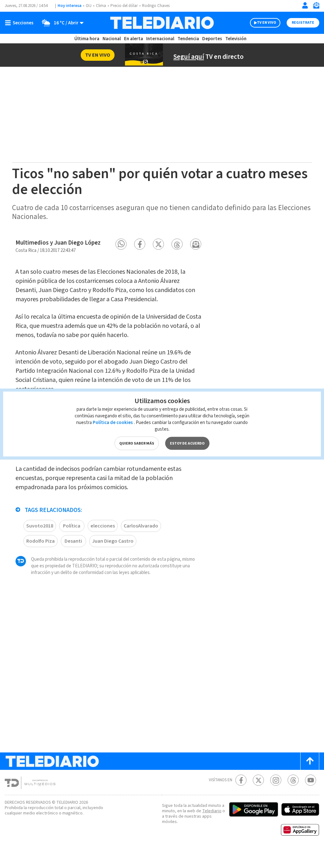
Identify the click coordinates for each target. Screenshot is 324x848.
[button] (121, 244)
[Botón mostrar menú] (20, 23)
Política (71, 525)
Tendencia (188, 38)
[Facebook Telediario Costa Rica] (240, 780)
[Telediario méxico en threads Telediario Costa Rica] (293, 780)
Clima (101, 6)
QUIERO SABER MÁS (136, 443)
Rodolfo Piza (40, 541)
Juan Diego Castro (113, 541)
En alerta (133, 38)
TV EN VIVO (266, 22)
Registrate (303, 22)
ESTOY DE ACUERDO (187, 443)
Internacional (160, 38)
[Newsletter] (316, 6)
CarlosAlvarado (141, 525)
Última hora (86, 38)
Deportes (212, 38)
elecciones (102, 525)
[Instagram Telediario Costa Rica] (275, 780)
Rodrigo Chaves (156, 6)
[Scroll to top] (309, 761)
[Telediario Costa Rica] (161, 23)
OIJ (88, 6)
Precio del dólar (124, 6)
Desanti (73, 541)
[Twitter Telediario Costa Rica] (258, 780)
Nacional (112, 38)
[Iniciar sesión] (305, 5)
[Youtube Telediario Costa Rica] (310, 780)
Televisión (235, 38)
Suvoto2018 (39, 525)
